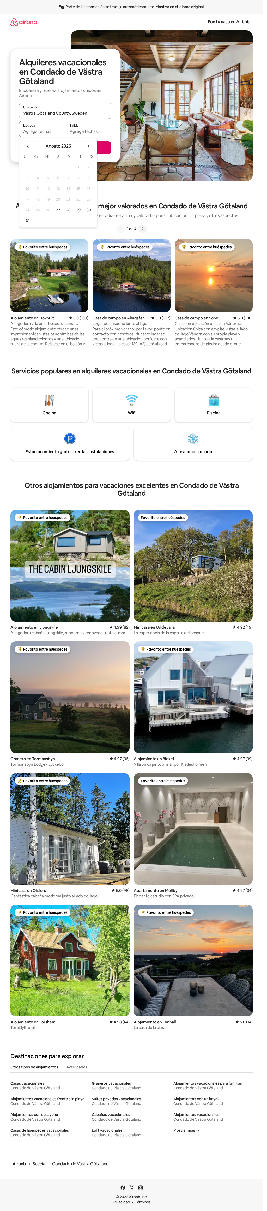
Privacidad (121, 1202)
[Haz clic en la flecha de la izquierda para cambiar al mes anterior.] (28, 146)
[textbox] (42, 131)
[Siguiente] (142, 229)
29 (78, 210)
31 (27, 220)
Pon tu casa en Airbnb (229, 22)
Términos (143, 1202)
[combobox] (65, 113)
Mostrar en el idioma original (180, 6)
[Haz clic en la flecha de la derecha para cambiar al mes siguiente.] (88, 146)
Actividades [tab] (76, 1067)
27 (58, 210)
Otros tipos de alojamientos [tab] (34, 1067)
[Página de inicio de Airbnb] (23, 22)
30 (89, 210)
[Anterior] (120, 229)
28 (68, 210)
